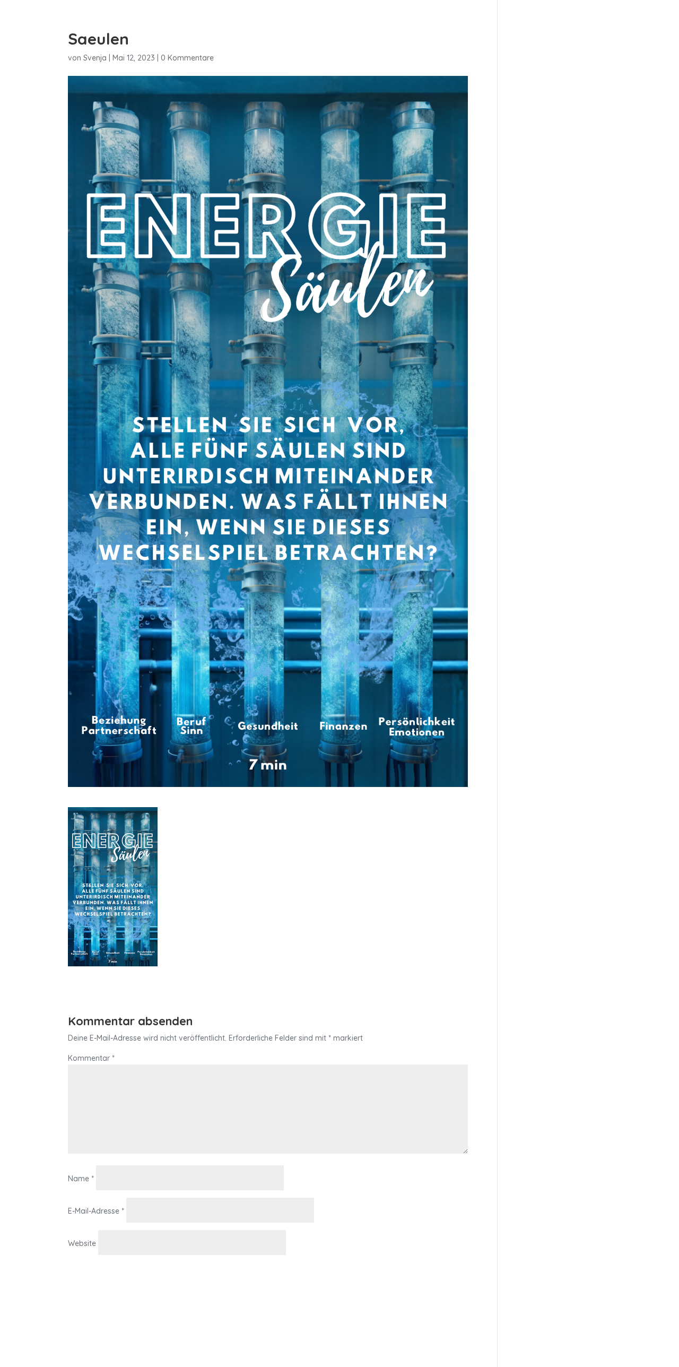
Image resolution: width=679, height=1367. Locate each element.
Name (81, 1178)
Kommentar (91, 1058)
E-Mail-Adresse (96, 1211)
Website (82, 1243)
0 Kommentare (187, 58)
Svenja (95, 58)
